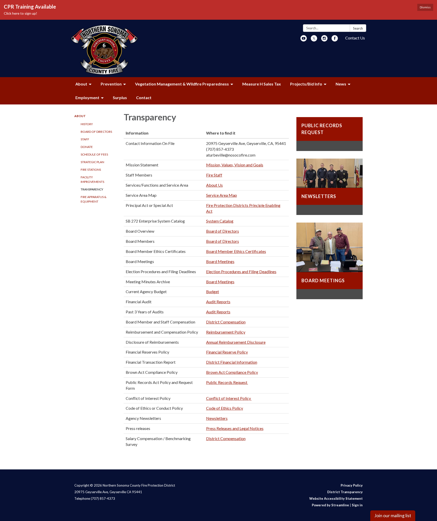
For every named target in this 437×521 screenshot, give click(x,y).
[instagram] (324, 39)
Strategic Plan (92, 162)
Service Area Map (221, 195)
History (87, 124)
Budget (212, 291)
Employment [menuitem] (87, 97)
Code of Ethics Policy (224, 408)
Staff (85, 139)
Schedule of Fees (94, 154)
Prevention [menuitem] (111, 83)
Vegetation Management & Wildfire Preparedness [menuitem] (182, 83)
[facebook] (335, 39)
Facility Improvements (92, 179)
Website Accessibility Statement (336, 498)
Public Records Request (227, 382)
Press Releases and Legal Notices (235, 428)
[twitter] (314, 39)
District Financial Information (231, 362)
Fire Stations (91, 169)
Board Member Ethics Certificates (236, 251)
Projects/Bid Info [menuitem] (306, 83)
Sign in (357, 505)
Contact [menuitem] (143, 97)
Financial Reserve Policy (227, 352)
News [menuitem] (341, 83)
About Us (214, 185)
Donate (87, 147)
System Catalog (219, 221)
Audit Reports (218, 301)
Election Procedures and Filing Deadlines (241, 271)
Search (358, 28)
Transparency (92, 189)
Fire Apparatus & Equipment (93, 199)
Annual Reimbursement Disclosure (236, 342)
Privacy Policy (352, 485)
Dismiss (425, 7)
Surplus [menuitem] (120, 97)
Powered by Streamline (330, 505)
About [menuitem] (81, 83)
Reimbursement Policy (225, 332)
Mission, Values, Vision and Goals (234, 164)
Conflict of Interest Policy (229, 398)
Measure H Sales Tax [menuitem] (261, 83)
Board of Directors (96, 132)
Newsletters (217, 418)
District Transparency (345, 492)
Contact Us (355, 37)
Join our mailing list (392, 515)
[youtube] (303, 39)
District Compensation (226, 321)
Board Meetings (220, 261)
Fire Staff (214, 174)
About (80, 116)
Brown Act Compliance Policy (232, 372)
